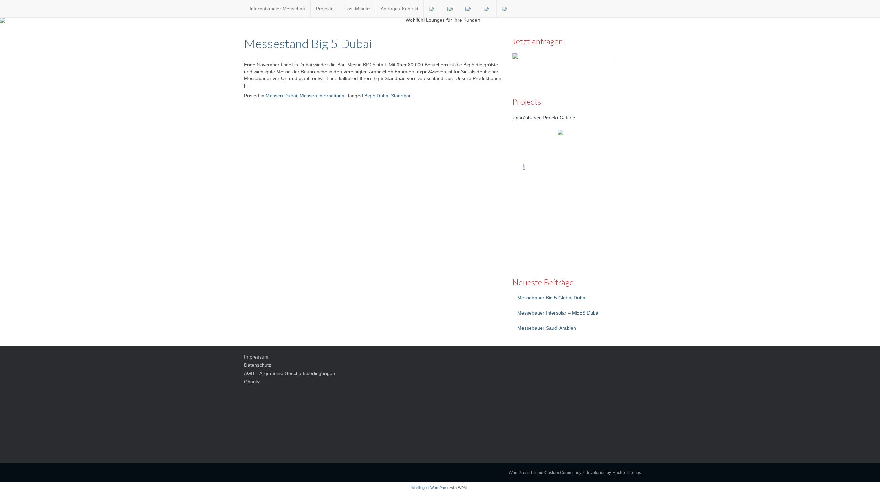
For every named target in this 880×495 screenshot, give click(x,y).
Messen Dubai (281, 95)
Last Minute (357, 8)
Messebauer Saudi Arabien (546, 328)
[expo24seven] (239, 8)
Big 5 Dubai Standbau (388, 95)
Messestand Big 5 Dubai (308, 43)
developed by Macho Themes (613, 472)
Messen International (322, 95)
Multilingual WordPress (430, 488)
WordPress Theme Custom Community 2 (547, 472)
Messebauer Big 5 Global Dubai (551, 297)
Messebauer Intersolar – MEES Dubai (558, 313)
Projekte (325, 8)
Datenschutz (257, 365)
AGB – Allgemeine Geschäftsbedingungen (289, 373)
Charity (252, 381)
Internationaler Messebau (277, 8)
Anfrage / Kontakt (399, 8)
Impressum (256, 357)
